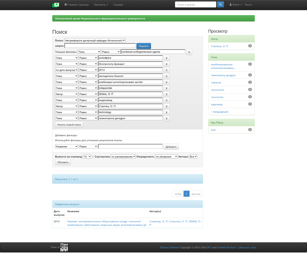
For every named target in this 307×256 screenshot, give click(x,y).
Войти (236, 4)
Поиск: (59, 40)
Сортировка (102, 156)
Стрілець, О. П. (158, 221)
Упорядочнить (145, 156)
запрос (59, 45)
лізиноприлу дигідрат (223, 75)
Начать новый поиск (69, 124)
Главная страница (78, 4)
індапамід (216, 104)
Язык (247, 4)
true (213, 130)
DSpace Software (169, 247)
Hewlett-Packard (226, 247)
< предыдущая (219, 111)
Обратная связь (247, 247)
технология (217, 89)
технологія (217, 97)
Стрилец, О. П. (178, 221)
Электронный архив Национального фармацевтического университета (100, 18)
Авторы (183, 156)
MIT (209, 247)
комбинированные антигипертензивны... (223, 66)
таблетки (216, 82)
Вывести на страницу (68, 156)
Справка (118, 4)
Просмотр (100, 4)
